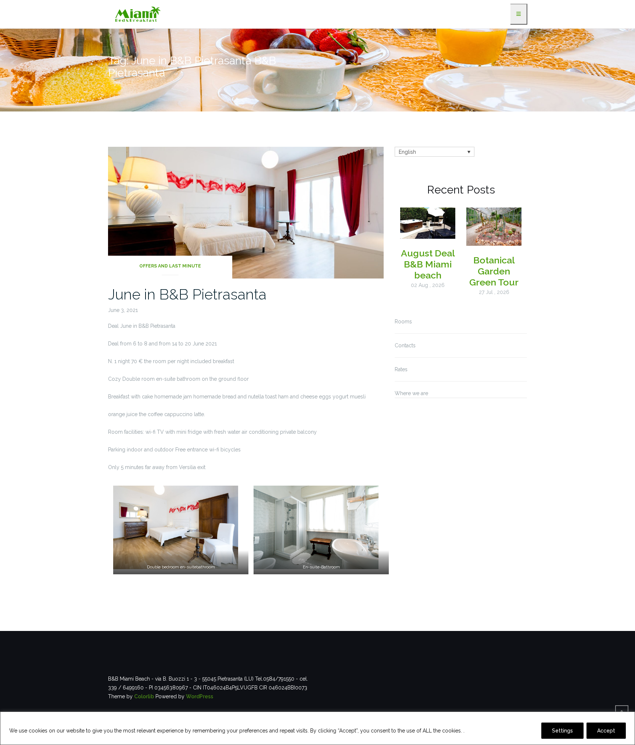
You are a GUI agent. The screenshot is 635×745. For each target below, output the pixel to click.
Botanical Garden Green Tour (494, 271)
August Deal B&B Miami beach (428, 264)
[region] (317, 728)
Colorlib (144, 696)
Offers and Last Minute (170, 266)
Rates (401, 369)
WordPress (199, 696)
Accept (606, 731)
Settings (562, 731)
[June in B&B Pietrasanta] (246, 212)
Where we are (411, 393)
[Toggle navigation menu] (518, 14)
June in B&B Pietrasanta (187, 294)
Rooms (403, 321)
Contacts (405, 345)
